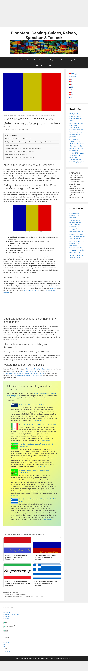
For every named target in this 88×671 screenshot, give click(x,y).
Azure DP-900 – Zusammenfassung (15, 594)
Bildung (9, 60)
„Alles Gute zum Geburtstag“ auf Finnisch (27, 375)
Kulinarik (19, 60)
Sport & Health (74, 60)
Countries (6, 651)
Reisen (63, 60)
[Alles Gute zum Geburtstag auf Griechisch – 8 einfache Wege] (14, 501)
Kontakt (6, 619)
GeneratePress (66, 658)
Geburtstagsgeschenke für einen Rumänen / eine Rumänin (23, 148)
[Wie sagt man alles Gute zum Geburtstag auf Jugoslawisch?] (14, 473)
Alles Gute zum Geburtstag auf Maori (32, 404)
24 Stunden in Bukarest (31, 290)
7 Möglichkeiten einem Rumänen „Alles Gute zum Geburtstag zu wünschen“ (28, 142)
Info (50, 65)
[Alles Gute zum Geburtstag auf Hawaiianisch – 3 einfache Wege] (14, 446)
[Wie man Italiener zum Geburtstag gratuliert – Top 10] (14, 426)
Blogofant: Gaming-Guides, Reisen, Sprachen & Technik (44, 35)
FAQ (4, 644)
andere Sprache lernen (28, 371)
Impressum (7, 612)
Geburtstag (15, 592)
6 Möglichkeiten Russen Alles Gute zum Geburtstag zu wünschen (24, 596)
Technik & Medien (39, 60)
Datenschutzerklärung (11, 614)
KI (27, 60)
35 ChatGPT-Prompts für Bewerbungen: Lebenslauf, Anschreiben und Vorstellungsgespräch (76, 157)
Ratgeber (53, 60)
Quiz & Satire (39, 65)
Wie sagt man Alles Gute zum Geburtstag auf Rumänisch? (76, 250)
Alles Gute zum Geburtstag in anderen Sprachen (19, 157)
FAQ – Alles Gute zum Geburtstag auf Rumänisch (19, 151)
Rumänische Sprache (11, 145)
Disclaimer (7, 616)
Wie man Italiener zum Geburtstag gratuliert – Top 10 (37, 424)
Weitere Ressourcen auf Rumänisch (16, 154)
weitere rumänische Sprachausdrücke (37, 369)
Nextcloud (6, 642)
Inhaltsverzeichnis (11, 135)
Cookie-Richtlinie (9, 626)
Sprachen (13, 115)
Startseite (6, 115)
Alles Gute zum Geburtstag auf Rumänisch (18, 139)
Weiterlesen (38, 420)
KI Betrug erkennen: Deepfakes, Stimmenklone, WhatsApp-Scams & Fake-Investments (76, 127)
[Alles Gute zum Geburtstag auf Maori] (14, 405)
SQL (4, 646)
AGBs (6, 630)
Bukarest (53, 288)
